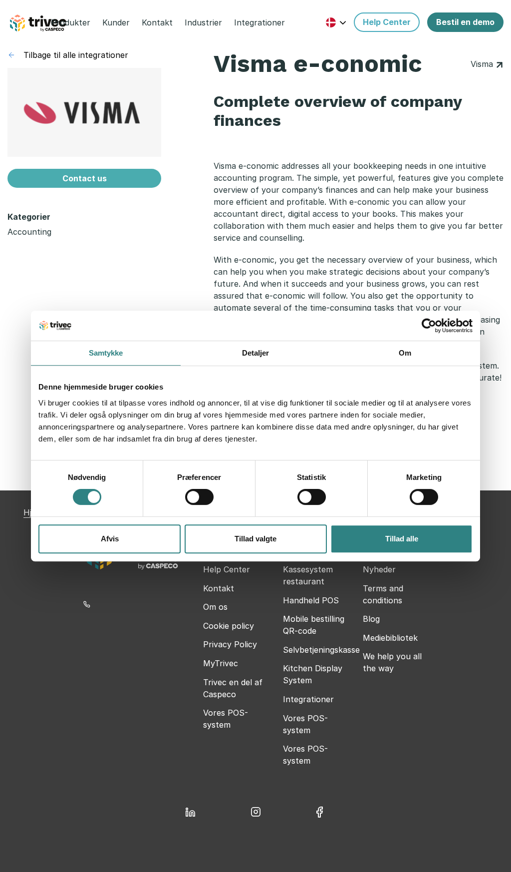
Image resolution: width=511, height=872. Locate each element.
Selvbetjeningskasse (321, 650)
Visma (483, 64)
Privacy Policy (230, 644)
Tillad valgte (255, 538)
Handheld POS (311, 600)
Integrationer (308, 699)
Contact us (84, 178)
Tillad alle (401, 538)
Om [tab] (405, 353)
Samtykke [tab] (106, 353)
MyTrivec (220, 663)
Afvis (110, 538)
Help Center (226, 569)
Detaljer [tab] (255, 353)
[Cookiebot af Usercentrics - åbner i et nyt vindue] (429, 325)
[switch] (199, 497)
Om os (215, 607)
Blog (371, 619)
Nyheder (379, 569)
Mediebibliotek (390, 638)
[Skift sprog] (336, 22)
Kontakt (218, 588)
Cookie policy (228, 626)
